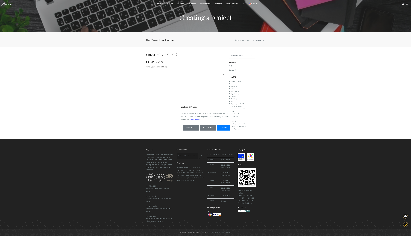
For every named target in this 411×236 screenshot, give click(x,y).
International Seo (236, 81)
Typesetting (234, 94)
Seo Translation (235, 129)
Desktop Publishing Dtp (238, 126)
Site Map (233, 119)
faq (243, 40)
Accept (223, 127)
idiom (248, 40)
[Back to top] (405, 232)
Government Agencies (238, 109)
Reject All (191, 127)
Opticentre (234, 116)
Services (233, 121)
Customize (208, 127)
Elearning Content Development (241, 104)
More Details (195, 120)
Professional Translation (238, 124)
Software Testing (236, 106)
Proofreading (235, 91)
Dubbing (233, 96)
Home (237, 40)
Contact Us (232, 70)
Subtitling (233, 99)
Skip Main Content (236, 114)
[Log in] (403, 4)
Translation (234, 89)
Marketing (234, 86)
